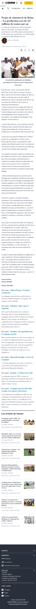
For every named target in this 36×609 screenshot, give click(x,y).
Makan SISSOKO (13, 40)
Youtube (6, 596)
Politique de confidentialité (9, 578)
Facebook (7, 590)
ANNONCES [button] (30, 8)
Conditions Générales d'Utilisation (11, 576)
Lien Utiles (5, 570)
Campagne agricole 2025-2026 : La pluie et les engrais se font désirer (17, 389)
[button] (8, 8)
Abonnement (5, 555)
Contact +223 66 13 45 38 (9, 580)
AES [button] (24, 8)
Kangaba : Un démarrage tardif (21, 373)
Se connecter (8, 562)
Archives (4, 572)
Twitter (6, 593)
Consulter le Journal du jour (11, 565)
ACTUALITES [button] (16, 8)
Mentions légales (7, 574)
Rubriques (5, 550)
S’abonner (28, 3)
